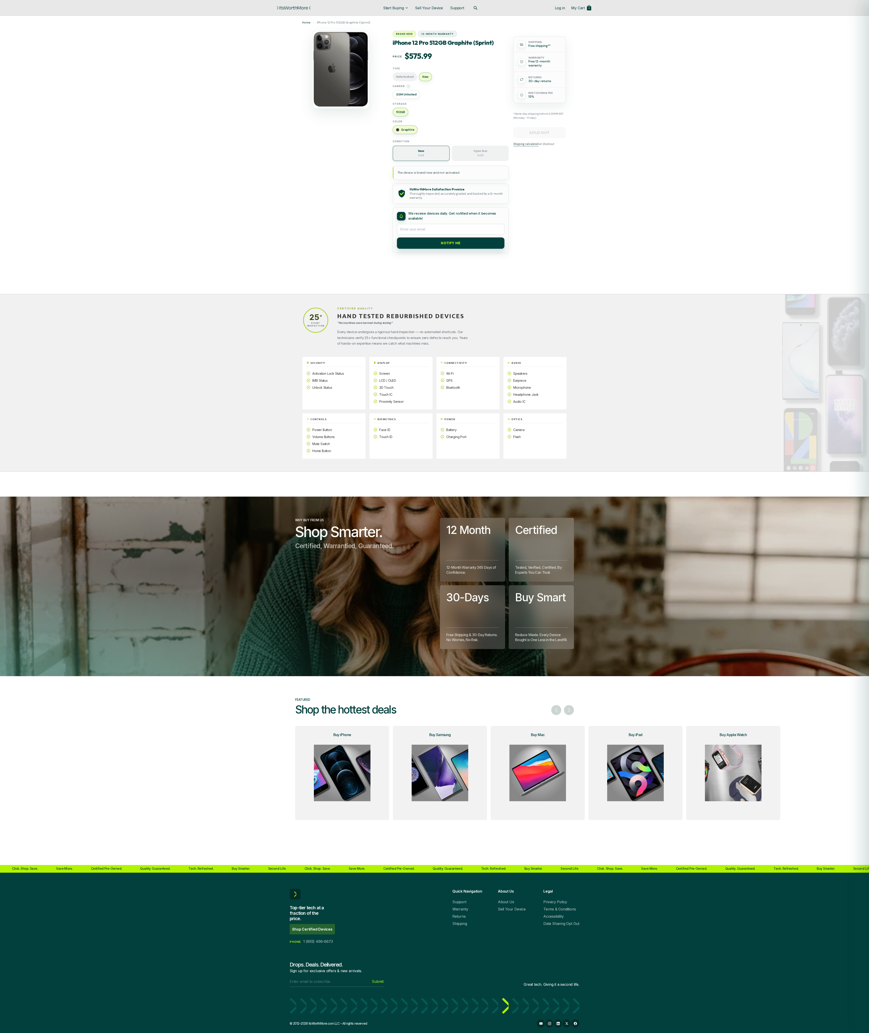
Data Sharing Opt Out (561, 923)
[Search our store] (475, 8)
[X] (567, 1023)
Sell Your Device (429, 8)
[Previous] (556, 710)
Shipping (459, 923)
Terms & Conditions (559, 909)
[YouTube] (541, 1023)
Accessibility (553, 916)
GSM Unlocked (406, 94)
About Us (506, 902)
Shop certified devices (312, 929)
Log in (560, 8)
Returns (459, 916)
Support (457, 8)
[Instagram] (549, 1023)
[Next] (569, 710)
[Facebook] (575, 1023)
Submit (378, 981)
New (421, 153)
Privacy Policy (555, 902)
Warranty (460, 909)
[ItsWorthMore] (293, 7)
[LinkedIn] (558, 1023)
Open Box (480, 153)
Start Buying (393, 8)
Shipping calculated (525, 144)
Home (306, 22)
